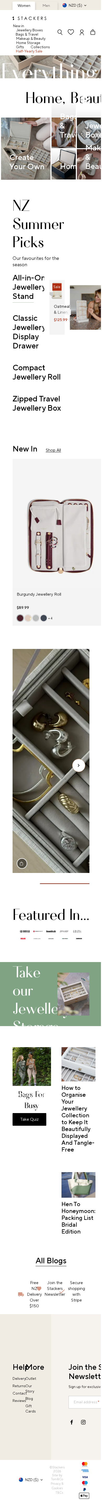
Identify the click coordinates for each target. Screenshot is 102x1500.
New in (18, 26)
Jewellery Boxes (29, 30)
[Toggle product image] (54, 293)
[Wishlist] (71, 32)
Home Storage (28, 43)
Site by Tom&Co (57, 1477)
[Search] (60, 33)
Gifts (20, 47)
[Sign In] (82, 32)
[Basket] (90, 33)
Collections (40, 47)
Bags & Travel (27, 34)
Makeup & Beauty (31, 39)
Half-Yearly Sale (29, 51)
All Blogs (51, 1261)
